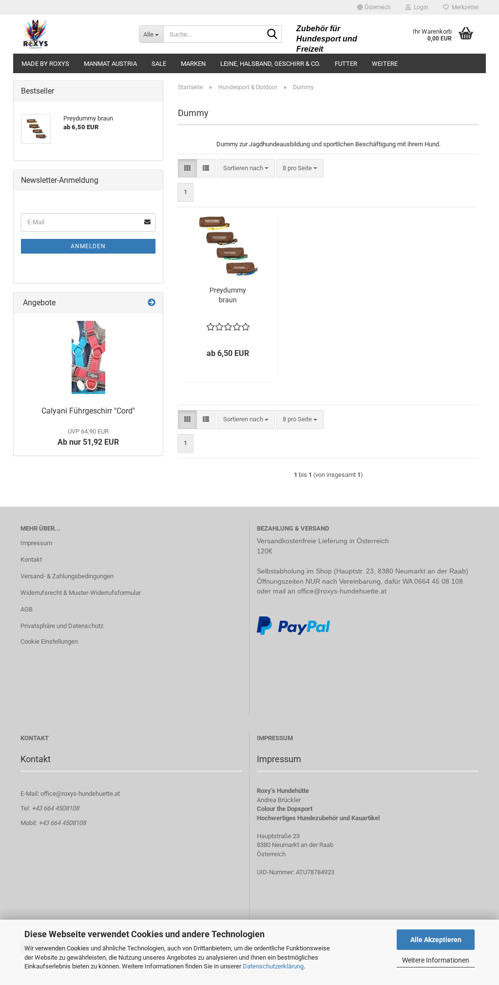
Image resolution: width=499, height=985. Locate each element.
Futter (346, 63)
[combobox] (246, 168)
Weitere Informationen (435, 960)
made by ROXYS (45, 63)
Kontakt (31, 559)
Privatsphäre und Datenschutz (61, 626)
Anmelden (88, 246)
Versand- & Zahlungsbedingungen (67, 576)
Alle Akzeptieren (435, 940)
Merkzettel (464, 7)
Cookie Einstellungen (49, 641)
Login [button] (419, 7)
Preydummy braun (228, 295)
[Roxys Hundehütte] (72, 34)
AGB (26, 609)
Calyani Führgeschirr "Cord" (88, 410)
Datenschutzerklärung (273, 966)
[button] (374, 7)
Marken (193, 63)
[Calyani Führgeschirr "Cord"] (88, 357)
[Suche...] (272, 34)
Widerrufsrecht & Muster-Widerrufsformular (80, 592)
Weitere (385, 63)
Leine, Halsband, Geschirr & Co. (270, 63)
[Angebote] (151, 303)
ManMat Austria (110, 63)
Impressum (36, 543)
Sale (159, 63)
